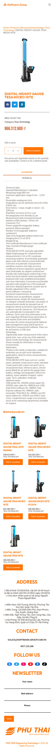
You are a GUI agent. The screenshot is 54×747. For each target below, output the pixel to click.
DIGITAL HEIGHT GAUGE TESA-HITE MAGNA (13, 447)
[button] (7, 104)
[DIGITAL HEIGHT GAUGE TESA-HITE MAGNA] (14, 427)
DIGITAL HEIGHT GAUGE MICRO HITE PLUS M (39, 501)
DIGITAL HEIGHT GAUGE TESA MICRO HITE (39, 447)
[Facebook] (9, 664)
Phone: (27, 705)
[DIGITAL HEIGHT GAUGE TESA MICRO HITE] (39, 427)
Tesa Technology (22, 122)
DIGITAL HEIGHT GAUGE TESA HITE (13, 554)
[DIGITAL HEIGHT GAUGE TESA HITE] (14, 536)
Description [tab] (27, 172)
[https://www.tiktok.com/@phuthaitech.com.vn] (44, 664)
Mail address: (27, 693)
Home (6, 28)
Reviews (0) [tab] (27, 178)
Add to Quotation (33, 151)
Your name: (27, 681)
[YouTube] (30, 664)
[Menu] (49, 4)
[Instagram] (23, 664)
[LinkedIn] (37, 664)
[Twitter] (16, 664)
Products (14, 28)
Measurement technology (32, 28)
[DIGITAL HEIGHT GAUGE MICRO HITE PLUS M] (39, 481)
